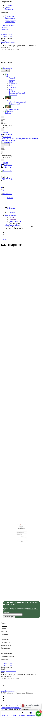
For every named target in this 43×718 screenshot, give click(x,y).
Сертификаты (10, 18)
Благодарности (10, 20)
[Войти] (2, 185)
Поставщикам (10, 22)
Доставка (8, 5)
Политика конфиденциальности (12, 708)
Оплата (7, 7)
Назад (12, 217)
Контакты (4, 631)
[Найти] (2, 129)
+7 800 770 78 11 (7, 34)
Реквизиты (9, 9)
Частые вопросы (6, 653)
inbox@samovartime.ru (8, 42)
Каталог (3, 623)
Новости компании (7, 656)
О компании (9, 16)
